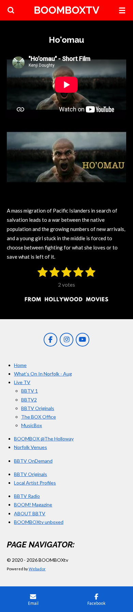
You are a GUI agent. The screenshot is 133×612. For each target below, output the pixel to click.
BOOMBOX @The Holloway (44, 438)
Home (20, 365)
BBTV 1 (29, 391)
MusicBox (31, 425)
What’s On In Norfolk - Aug (43, 374)
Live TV (22, 382)
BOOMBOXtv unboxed (38, 522)
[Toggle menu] (122, 10)
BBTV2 (29, 400)
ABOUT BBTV (29, 513)
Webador (37, 568)
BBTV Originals (37, 408)
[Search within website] (10, 10)
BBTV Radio (27, 496)
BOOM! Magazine (33, 504)
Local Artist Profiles (35, 483)
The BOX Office (38, 417)
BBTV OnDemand (33, 461)
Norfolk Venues (30, 447)
